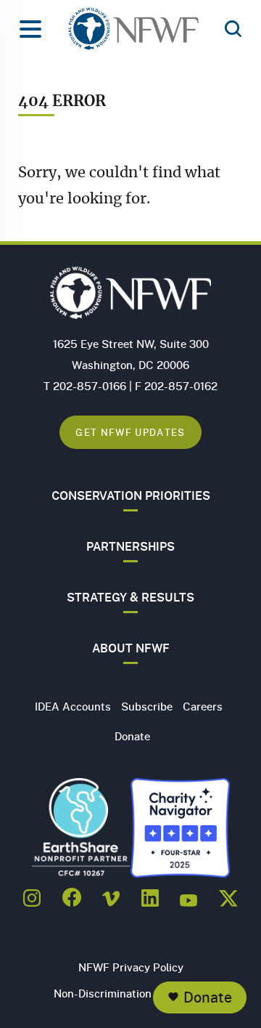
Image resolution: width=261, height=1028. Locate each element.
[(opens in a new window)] (32, 894)
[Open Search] (233, 29)
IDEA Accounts (73, 706)
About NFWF (131, 648)
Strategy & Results (130, 597)
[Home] (133, 33)
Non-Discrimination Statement (131, 993)
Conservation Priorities (130, 495)
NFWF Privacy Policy (130, 967)
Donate (207, 997)
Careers (203, 706)
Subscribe (147, 706)
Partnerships (130, 546)
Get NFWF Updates (130, 432)
